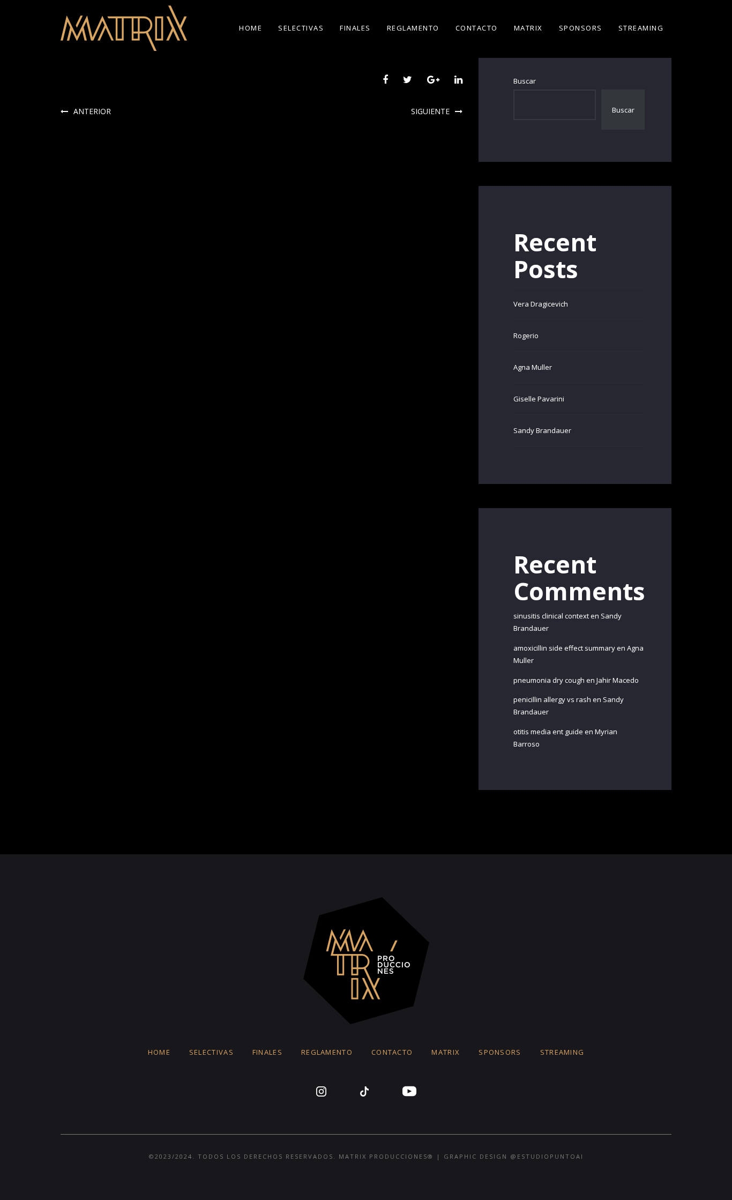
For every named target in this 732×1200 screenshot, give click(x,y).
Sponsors (580, 28)
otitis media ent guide (548, 731)
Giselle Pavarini (538, 399)
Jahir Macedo (617, 680)
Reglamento (413, 28)
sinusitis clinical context (551, 616)
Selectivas (301, 28)
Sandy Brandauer (542, 430)
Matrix (528, 28)
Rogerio (526, 335)
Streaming (641, 28)
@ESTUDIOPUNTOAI (547, 1156)
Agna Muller (532, 367)
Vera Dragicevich (540, 304)
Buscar (524, 81)
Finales (355, 28)
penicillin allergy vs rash (552, 699)
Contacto (476, 28)
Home (250, 28)
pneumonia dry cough (549, 680)
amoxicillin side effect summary (564, 648)
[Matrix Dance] (124, 28)
